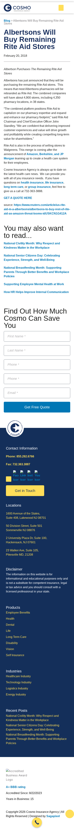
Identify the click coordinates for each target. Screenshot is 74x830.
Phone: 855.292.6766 (20, 456)
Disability (12, 643)
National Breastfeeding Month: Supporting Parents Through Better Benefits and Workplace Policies (36, 272)
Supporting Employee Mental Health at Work (34, 284)
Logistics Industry (17, 688)
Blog (7, 20)
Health (10, 618)
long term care (13, 186)
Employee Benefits (18, 612)
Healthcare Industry (18, 676)
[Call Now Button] (37, 822)
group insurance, (39, 186)
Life (8, 630)
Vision (10, 649)
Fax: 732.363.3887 (18, 464)
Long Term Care (16, 636)
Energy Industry (16, 694)
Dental (10, 624)
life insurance (54, 182)
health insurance (32, 182)
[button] (61, 8)
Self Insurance (15, 655)
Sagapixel (53, 816)
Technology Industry (18, 682)
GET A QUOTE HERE (18, 197)
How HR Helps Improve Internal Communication (36, 292)
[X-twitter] (8, 479)
